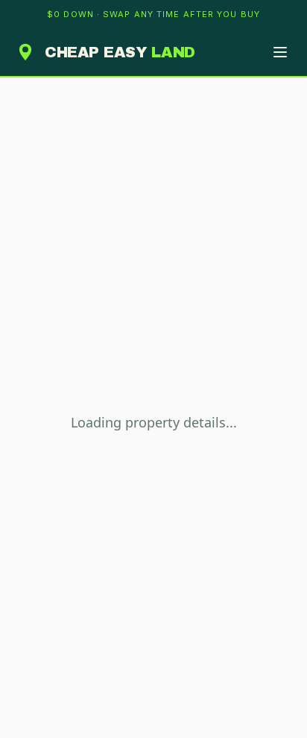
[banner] (153, 14)
